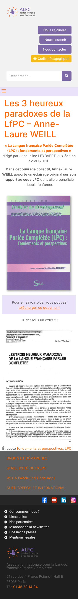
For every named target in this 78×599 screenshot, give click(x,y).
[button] (3, 90)
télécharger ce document (39, 307)
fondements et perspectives (40, 448)
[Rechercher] (67, 76)
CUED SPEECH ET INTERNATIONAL (35, 488)
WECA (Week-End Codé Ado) (30, 478)
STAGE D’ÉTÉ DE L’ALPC (26, 468)
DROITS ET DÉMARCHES (26, 458)
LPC (68, 448)
